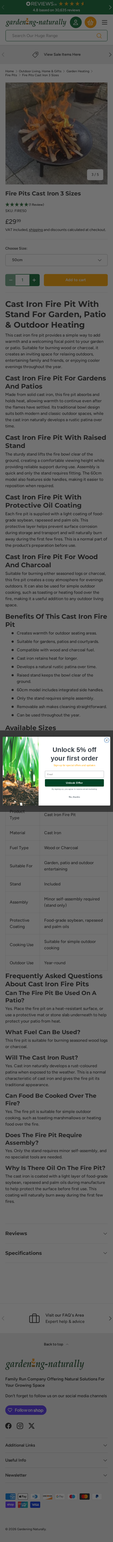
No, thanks (74, 797)
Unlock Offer (74, 782)
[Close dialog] (106, 740)
